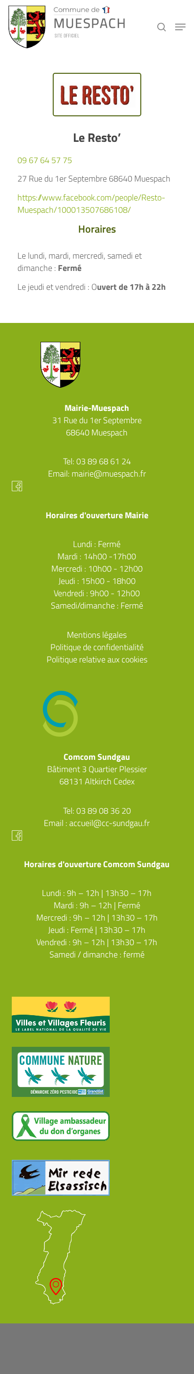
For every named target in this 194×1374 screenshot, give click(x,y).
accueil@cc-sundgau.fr (109, 823)
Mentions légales (97, 634)
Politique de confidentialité (97, 647)
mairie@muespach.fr (109, 473)
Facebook (97, 486)
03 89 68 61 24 (103, 461)
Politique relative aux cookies (97, 659)
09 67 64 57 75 (44, 160)
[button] (180, 27)
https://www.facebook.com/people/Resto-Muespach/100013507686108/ (91, 203)
